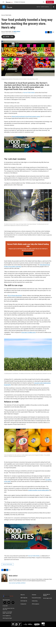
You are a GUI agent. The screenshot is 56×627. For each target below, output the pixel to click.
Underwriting (34, 600)
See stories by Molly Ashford (17, 583)
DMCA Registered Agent (7, 618)
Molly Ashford (17, 31)
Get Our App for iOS (47, 598)
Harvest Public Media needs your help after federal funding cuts (28, 245)
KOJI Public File (24, 600)
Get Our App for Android (46, 595)
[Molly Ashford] (4, 578)
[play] (4, 7)
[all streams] (54, 7)
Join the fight (28, 253)
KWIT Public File (24, 597)
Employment (23, 604)
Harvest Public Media (6, 15)
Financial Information (36, 597)
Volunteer (34, 594)
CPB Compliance (35, 604)
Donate (50, 2)
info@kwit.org (7, 615)
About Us (23, 594)
